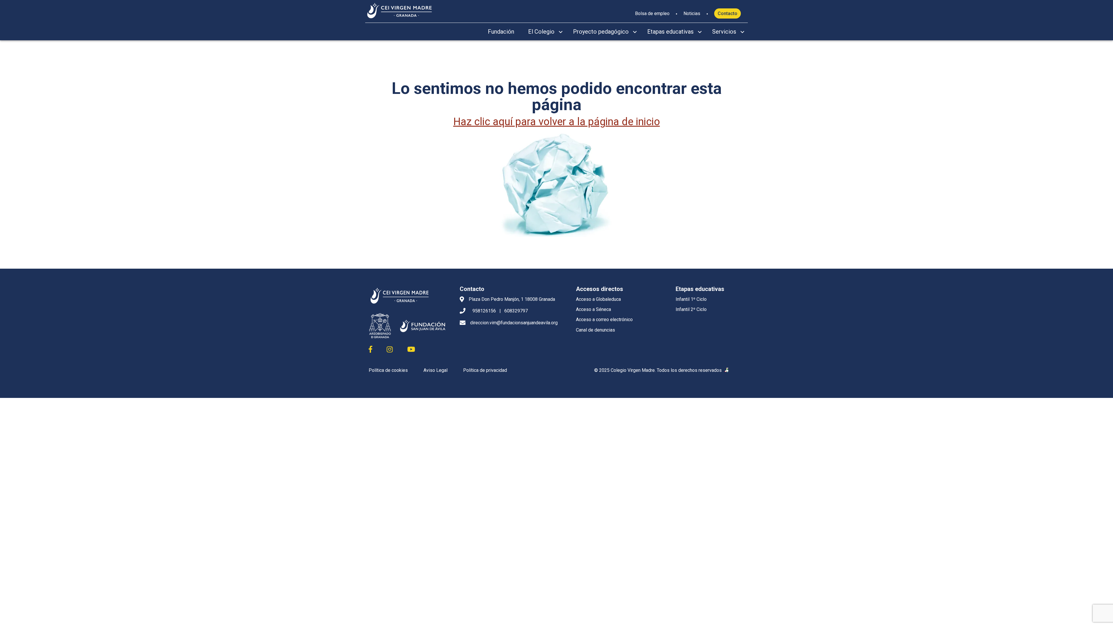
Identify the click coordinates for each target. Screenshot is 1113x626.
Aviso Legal (435, 370)
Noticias (691, 13)
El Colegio (541, 31)
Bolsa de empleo (652, 13)
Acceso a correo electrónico (604, 319)
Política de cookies (388, 370)
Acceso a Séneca (593, 309)
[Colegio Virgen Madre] (399, 10)
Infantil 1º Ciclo (691, 299)
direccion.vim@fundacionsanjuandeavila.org (514, 322)
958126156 (484, 311)
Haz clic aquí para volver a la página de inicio (556, 122)
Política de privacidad (485, 370)
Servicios (724, 31)
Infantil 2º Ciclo (691, 309)
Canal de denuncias (595, 330)
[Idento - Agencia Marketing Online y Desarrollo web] (727, 370)
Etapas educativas (670, 31)
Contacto (727, 13)
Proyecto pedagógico (601, 31)
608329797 (516, 311)
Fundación (501, 31)
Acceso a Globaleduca (598, 299)
